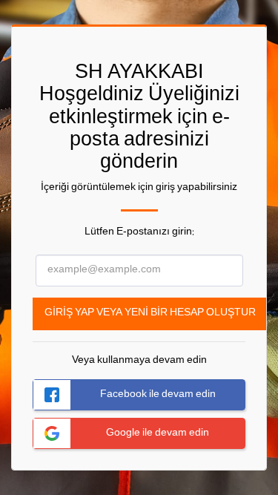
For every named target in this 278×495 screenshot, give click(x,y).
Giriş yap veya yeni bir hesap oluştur (150, 313)
